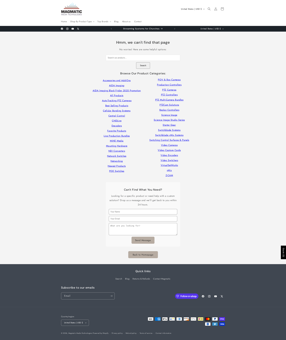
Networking (117, 161)
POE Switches (116, 171)
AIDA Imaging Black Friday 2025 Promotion (117, 90)
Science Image (169, 115)
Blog (127, 278)
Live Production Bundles (117, 136)
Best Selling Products (116, 105)
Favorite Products (116, 131)
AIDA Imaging (116, 85)
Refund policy (131, 333)
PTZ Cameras (169, 90)
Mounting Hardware (116, 146)
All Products (116, 95)
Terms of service (146, 333)
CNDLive (116, 120)
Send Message (143, 240)
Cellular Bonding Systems (116, 110)
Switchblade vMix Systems (169, 135)
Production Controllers (169, 84)
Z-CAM (169, 175)
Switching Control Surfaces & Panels (169, 140)
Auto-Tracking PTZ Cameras (117, 100)
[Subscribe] (111, 295)
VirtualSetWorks (169, 165)
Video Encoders (169, 155)
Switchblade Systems (169, 130)
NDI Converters (116, 151)
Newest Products (117, 166)
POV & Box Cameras (169, 79)
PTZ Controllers (169, 94)
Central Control (116, 115)
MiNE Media (116, 140)
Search (143, 65)
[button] (82, 21)
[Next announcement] (174, 29)
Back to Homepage (143, 254)
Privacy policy (117, 333)
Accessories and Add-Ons (117, 80)
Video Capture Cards (169, 150)
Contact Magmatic (162, 278)
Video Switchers (169, 160)
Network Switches (116, 156)
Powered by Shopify (101, 333)
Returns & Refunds (141, 278)
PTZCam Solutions (169, 105)
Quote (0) (283, 252)
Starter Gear (169, 125)
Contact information (163, 333)
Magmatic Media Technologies (80, 333)
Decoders (117, 125)
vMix (169, 170)
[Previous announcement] (111, 29)
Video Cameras (169, 145)
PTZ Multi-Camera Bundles (169, 100)
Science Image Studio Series (169, 120)
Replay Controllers (169, 110)
